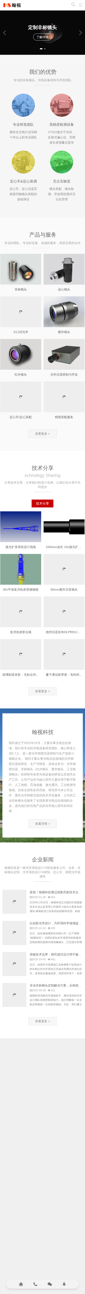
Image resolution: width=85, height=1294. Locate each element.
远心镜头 (64, 289)
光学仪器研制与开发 (64, 374)
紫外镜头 (64, 332)
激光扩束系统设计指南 (20, 547)
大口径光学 (20, 332)
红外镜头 (21, 374)
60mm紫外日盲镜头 (64, 589)
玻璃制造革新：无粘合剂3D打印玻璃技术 (30, 674)
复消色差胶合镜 (20, 632)
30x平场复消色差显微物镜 (20, 589)
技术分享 (42, 503)
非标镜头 (21, 289)
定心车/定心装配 (21, 417)
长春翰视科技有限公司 (12, 5)
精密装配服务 (64, 417)
